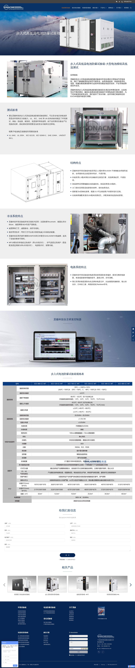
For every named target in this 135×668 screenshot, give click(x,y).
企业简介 (71, 611)
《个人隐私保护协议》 (70, 559)
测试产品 (74, 530)
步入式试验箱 (21, 618)
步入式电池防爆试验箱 (49, 613)
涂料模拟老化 (47, 644)
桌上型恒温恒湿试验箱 (23, 636)
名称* (8, 523)
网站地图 (96, 664)
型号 (8, 530)
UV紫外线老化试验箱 (49, 624)
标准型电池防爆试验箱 (49, 611)
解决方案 (95, 7)
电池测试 (46, 636)
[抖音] (102, 651)
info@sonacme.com (106, 648)
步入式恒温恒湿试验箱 (23, 644)
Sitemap (103, 664)
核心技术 (71, 614)
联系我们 (126, 7)
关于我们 (118, 7)
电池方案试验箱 (22, 616)
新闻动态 (110, 7)
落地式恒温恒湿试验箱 (23, 642)
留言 (8, 544)
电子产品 (46, 642)
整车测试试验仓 (22, 623)
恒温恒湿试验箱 (86, 7)
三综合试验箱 (21, 622)
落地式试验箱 (21, 620)
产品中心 (103, 7)
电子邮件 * (9, 537)
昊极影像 (71, 613)
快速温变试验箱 (22, 613)
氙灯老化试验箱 (76, 7)
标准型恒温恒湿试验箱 (23, 638)
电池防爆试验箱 (66, 7)
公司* (73, 523)
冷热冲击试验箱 (22, 614)
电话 (73, 537)
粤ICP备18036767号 (112, 664)
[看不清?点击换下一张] (84, 648)
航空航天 (46, 640)
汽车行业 (46, 638)
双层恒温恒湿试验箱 (23, 640)
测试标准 (71, 616)
